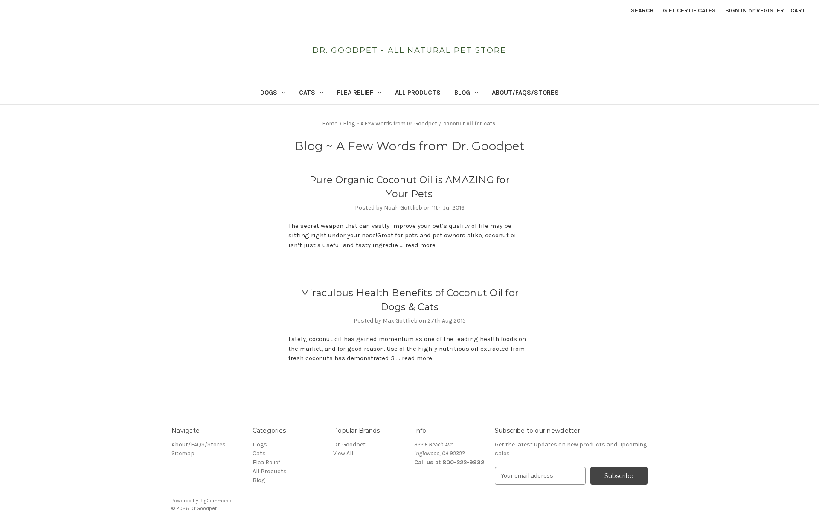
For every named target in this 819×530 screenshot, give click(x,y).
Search (642, 10)
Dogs (268, 92)
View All (343, 453)
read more (420, 245)
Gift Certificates (689, 10)
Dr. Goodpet (349, 444)
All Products (418, 92)
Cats (307, 92)
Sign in (736, 10)
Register (770, 10)
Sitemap (183, 453)
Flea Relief (355, 92)
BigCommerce (216, 501)
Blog (462, 92)
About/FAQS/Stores (525, 92)
